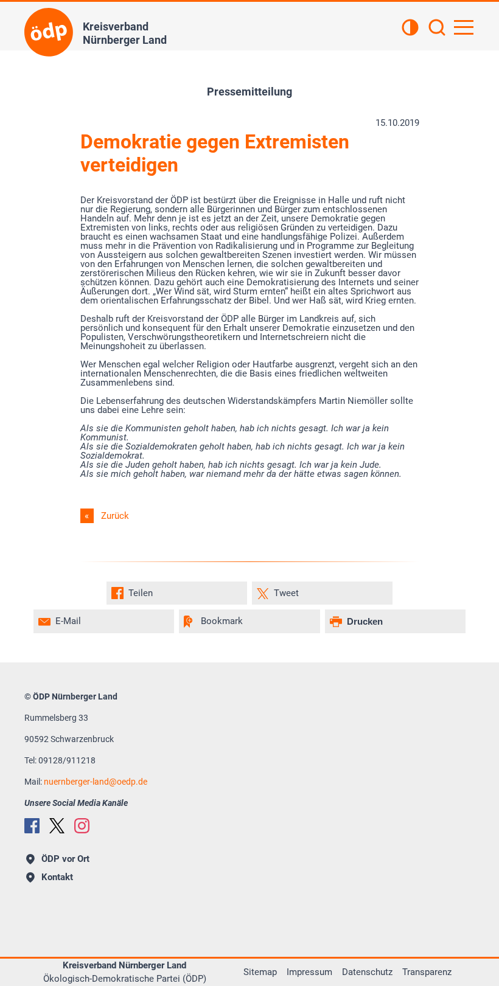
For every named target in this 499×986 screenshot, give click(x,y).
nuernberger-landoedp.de (95, 781)
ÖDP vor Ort (65, 858)
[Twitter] (57, 825)
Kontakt (57, 877)
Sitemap (260, 972)
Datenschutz (367, 972)
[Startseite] (48, 32)
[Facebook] (32, 825)
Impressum (309, 972)
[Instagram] (81, 825)
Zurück (115, 515)
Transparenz (427, 972)
